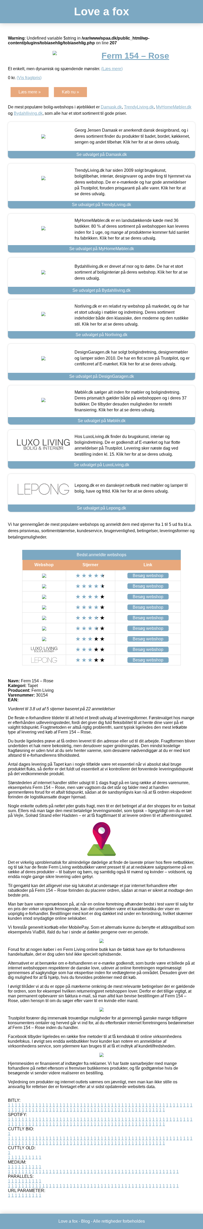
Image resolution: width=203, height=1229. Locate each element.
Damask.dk (111, 107)
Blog (85, 1221)
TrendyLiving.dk (139, 107)
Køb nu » (70, 92)
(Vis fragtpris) (29, 77)
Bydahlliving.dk (28, 113)
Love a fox (101, 11)
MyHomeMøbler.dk (173, 107)
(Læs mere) (112, 68)
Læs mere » (30, 92)
